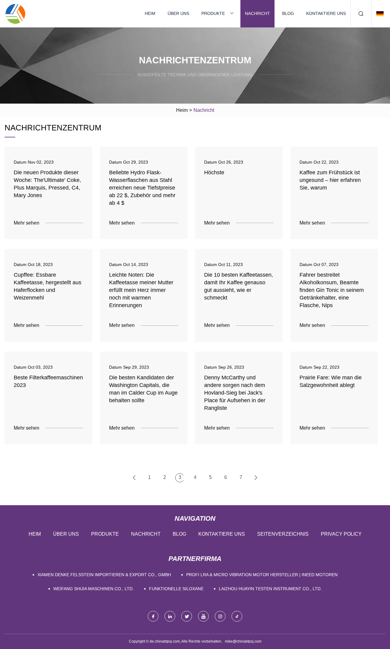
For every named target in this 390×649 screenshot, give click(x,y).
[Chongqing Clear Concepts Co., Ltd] (15, 13)
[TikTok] (237, 616)
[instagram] (220, 616)
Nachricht (257, 13)
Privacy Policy (341, 534)
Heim (150, 13)
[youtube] (203, 616)
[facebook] (153, 616)
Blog (288, 13)
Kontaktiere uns (326, 13)
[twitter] (186, 616)
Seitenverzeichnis (283, 534)
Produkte (213, 13)
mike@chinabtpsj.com (243, 641)
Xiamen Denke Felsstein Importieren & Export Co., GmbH (104, 574)
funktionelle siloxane (176, 588)
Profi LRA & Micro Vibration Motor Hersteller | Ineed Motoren (262, 574)
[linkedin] (170, 616)
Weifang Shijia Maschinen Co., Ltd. (93, 588)
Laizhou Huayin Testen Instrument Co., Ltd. (270, 588)
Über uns (178, 13)
